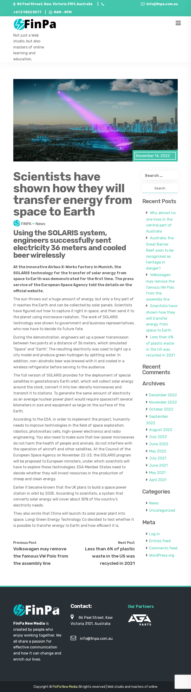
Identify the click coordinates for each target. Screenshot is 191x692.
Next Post (126, 543)
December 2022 (163, 395)
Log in (154, 534)
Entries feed (160, 541)
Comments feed (163, 548)
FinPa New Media (65, 687)
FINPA (26, 224)
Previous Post (25, 543)
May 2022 (157, 451)
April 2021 (158, 480)
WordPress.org (161, 555)
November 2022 (163, 402)
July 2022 (158, 437)
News (40, 224)
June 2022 (158, 444)
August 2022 (160, 430)
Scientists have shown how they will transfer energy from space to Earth (161, 318)
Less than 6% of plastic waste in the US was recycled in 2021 (110, 556)
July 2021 (157, 458)
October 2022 (161, 409)
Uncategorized (162, 510)
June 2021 (158, 465)
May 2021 (157, 472)
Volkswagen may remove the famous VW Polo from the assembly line (40, 556)
